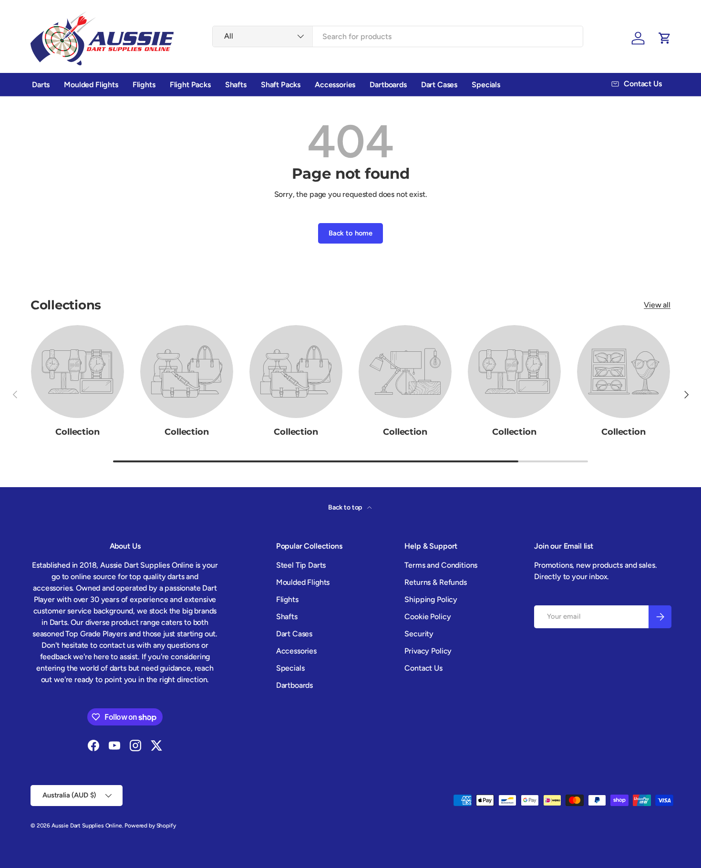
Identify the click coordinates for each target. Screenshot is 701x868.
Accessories (335, 84)
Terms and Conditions (440, 565)
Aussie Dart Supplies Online (87, 825)
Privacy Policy (428, 650)
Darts (41, 84)
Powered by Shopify (149, 825)
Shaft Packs (280, 84)
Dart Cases (439, 84)
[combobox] (398, 36)
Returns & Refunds (435, 582)
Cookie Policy (427, 616)
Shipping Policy (430, 599)
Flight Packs (190, 84)
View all (657, 304)
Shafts (236, 84)
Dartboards (388, 84)
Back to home (350, 233)
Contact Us (423, 668)
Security (418, 633)
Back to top (345, 507)
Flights (144, 84)
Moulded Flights (91, 84)
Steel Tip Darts (301, 565)
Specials (486, 84)
